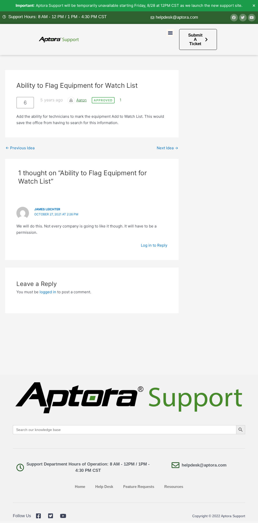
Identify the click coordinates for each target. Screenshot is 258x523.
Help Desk (104, 486)
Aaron (81, 100)
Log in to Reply (154, 245)
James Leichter (47, 209)
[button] (170, 33)
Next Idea (167, 148)
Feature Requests (138, 486)
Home (80, 486)
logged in (48, 291)
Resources (173, 486)
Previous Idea (20, 148)
